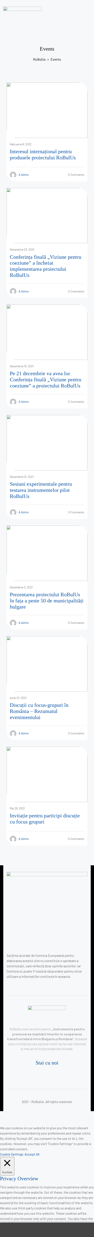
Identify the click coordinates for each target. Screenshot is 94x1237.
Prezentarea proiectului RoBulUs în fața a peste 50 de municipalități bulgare (47, 600)
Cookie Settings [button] (11, 1154)
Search (47, 1230)
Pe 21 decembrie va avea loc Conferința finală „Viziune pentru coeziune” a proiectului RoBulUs (45, 379)
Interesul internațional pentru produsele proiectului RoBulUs (43, 154)
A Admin (24, 174)
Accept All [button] (31, 1154)
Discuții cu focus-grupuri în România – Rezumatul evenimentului (39, 711)
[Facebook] (45, 1074)
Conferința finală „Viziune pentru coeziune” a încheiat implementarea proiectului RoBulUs (45, 266)
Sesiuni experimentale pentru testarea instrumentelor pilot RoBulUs (41, 490)
